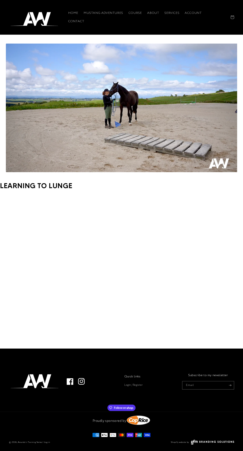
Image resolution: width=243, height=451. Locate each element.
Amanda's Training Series (30, 442)
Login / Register (133, 385)
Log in (47, 442)
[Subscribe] (230, 385)
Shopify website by (180, 442)
